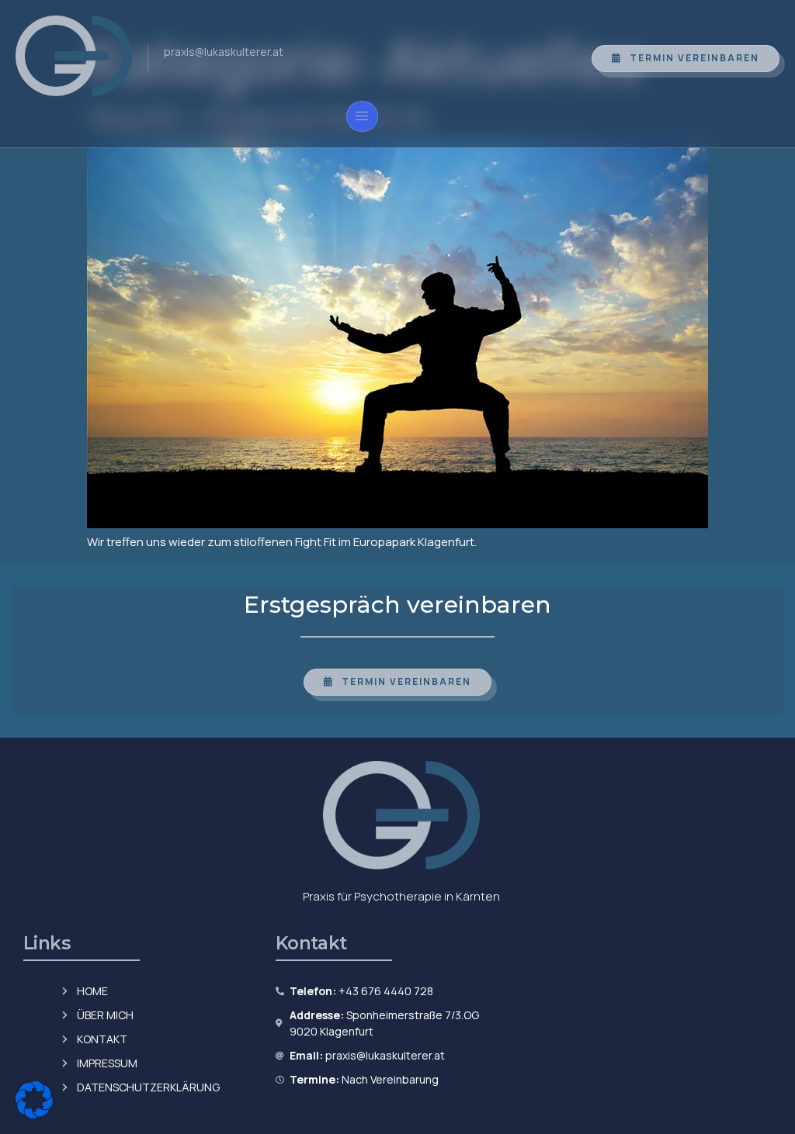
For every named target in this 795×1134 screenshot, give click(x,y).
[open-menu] (362, 116)
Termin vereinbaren (694, 57)
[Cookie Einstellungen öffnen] (34, 1114)
